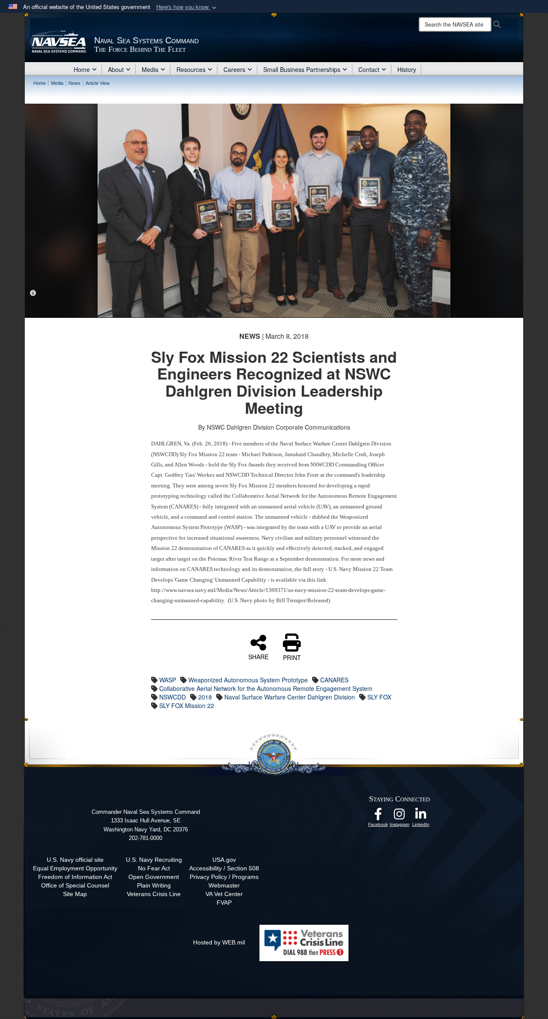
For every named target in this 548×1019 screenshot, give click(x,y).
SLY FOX (379, 697)
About (116, 69)
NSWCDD (172, 697)
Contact (368, 69)
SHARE (258, 656)
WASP (167, 679)
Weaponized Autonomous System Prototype (248, 679)
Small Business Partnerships (301, 69)
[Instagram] (399, 816)
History (406, 69)
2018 (205, 697)
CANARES (334, 679)
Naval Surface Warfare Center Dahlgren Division (289, 697)
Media (150, 69)
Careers (234, 69)
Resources (191, 69)
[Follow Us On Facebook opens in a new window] (378, 816)
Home (82, 69)
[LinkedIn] (421, 816)
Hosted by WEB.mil (219, 942)
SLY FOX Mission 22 (186, 705)
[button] (187, 7)
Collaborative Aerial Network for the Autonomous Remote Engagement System (265, 688)
